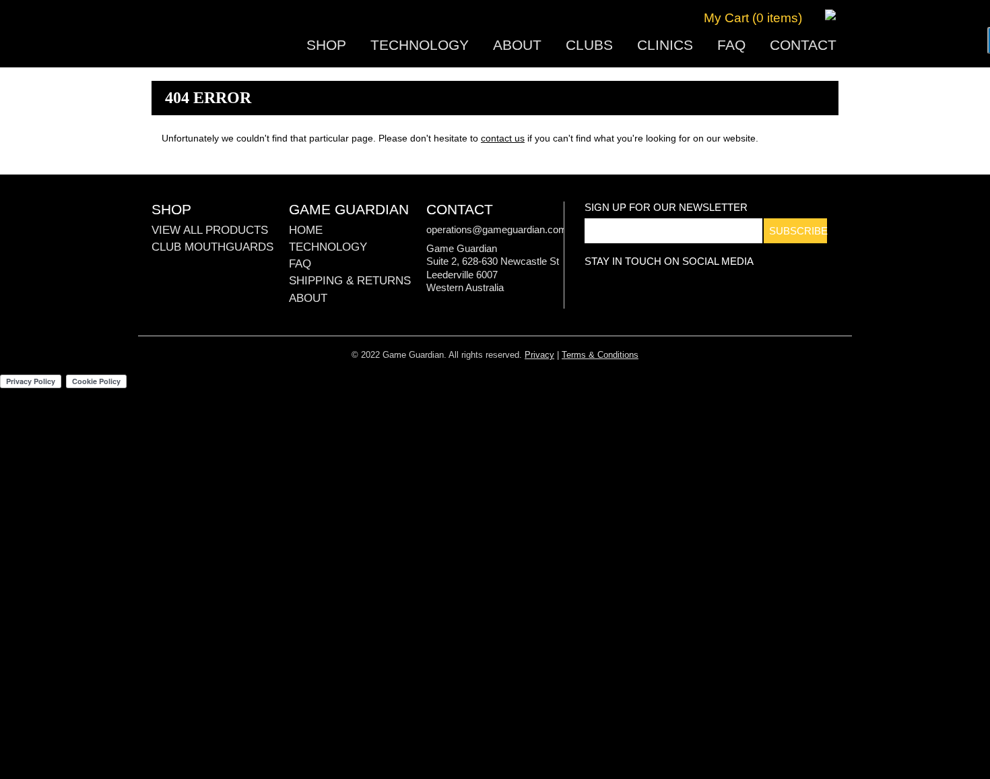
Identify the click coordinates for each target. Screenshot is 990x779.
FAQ (731, 45)
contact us (503, 138)
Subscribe (798, 231)
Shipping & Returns (350, 280)
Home (306, 230)
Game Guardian (213, 34)
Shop (326, 45)
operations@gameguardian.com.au (503, 229)
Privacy (539, 355)
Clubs (589, 45)
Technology (419, 45)
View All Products (210, 230)
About (517, 45)
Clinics (665, 45)
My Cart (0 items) (753, 18)
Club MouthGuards (212, 247)
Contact (803, 45)
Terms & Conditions (600, 355)
